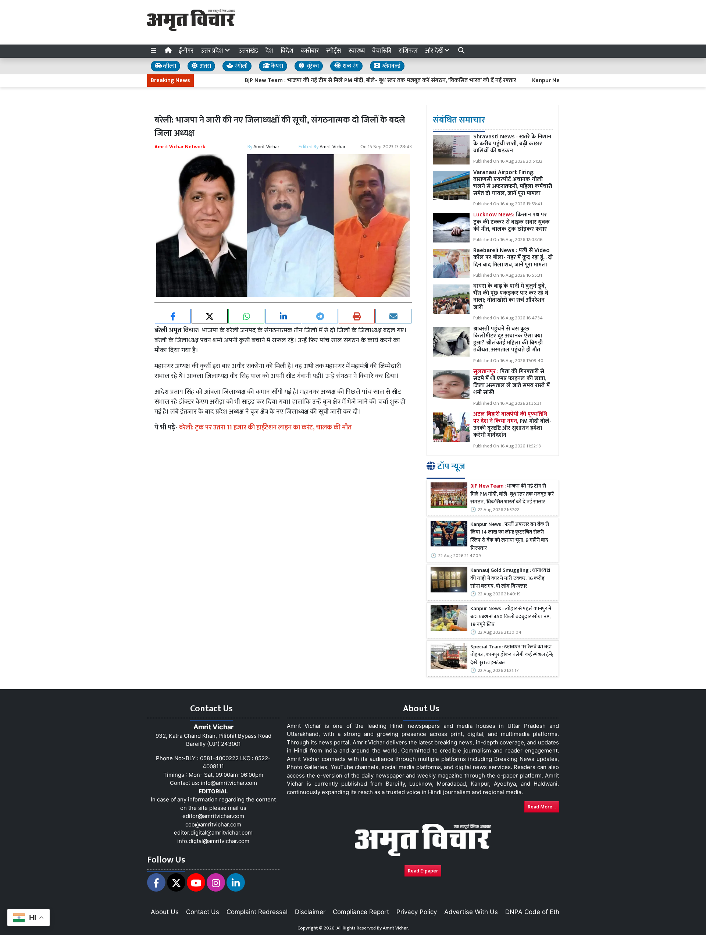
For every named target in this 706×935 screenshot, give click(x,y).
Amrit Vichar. (396, 928)
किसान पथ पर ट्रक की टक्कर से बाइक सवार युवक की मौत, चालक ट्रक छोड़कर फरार (511, 222)
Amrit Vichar (266, 146)
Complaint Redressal (257, 911)
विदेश (287, 51)
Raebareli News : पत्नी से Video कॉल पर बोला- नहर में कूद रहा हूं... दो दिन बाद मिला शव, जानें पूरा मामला (513, 257)
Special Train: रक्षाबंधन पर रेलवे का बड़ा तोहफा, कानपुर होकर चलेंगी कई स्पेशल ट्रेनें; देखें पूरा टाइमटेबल (511, 655)
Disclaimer (310, 911)
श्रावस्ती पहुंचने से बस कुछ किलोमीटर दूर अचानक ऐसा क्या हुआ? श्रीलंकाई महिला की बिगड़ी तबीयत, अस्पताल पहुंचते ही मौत (508, 339)
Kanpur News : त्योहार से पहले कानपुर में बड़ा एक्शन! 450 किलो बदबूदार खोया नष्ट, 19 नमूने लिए (510, 617)
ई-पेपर (186, 51)
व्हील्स (168, 66)
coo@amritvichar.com (213, 824)
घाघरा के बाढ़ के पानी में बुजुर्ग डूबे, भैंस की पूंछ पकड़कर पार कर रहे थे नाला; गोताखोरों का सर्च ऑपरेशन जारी (510, 296)
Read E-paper (423, 871)
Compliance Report (361, 911)
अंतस (204, 66)
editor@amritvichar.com (213, 815)
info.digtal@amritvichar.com (213, 840)
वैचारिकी (381, 51)
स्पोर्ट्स (333, 51)
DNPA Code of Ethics (536, 911)
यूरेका (312, 66)
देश (269, 51)
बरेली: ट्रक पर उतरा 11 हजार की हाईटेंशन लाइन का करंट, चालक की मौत (265, 427)
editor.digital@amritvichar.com (213, 832)
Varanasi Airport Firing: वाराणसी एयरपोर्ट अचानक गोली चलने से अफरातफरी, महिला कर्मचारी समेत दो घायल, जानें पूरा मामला (512, 183)
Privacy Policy (416, 911)
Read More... (542, 807)
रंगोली (240, 66)
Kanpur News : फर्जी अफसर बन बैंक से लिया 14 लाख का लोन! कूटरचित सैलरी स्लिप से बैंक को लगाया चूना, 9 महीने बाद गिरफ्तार (509, 536)
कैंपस (276, 66)
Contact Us (202, 911)
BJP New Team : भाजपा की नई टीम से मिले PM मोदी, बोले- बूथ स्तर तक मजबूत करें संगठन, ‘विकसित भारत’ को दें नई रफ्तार (351, 80)
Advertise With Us (471, 911)
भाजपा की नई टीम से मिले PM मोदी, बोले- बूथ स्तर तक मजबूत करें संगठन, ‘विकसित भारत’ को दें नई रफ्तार (512, 494)
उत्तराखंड (248, 51)
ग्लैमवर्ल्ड (390, 66)
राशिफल (408, 51)
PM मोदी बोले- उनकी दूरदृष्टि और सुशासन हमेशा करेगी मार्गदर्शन (512, 424)
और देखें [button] (434, 51)
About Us (165, 911)
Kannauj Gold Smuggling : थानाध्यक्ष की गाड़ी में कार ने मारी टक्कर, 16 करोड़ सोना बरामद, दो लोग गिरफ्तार (510, 579)
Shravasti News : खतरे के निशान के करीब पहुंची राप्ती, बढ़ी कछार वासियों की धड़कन (512, 144)
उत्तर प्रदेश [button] (213, 51)
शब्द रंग (350, 66)
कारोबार (310, 51)
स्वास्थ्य (357, 51)
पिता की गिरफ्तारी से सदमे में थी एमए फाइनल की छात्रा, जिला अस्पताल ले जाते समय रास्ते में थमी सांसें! (511, 382)
